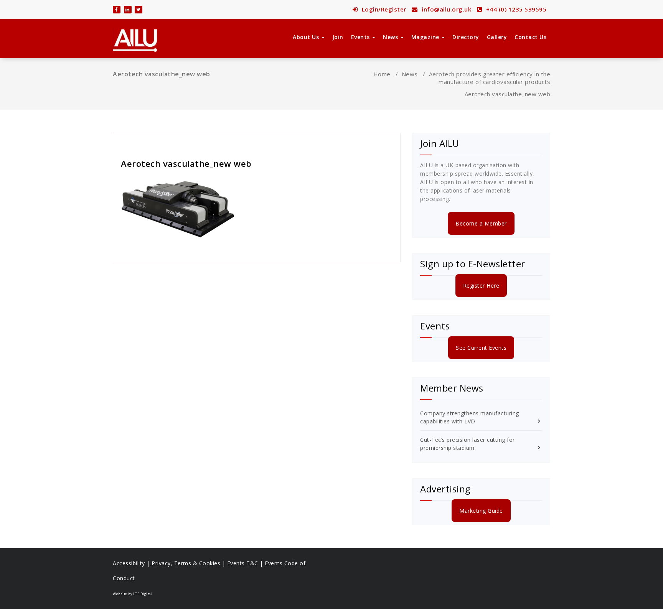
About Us (307, 37)
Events (361, 37)
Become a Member (481, 223)
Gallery (497, 37)
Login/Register (383, 9)
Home (382, 74)
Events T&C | (246, 563)
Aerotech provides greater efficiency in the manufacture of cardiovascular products (490, 78)
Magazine (426, 37)
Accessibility (129, 563)
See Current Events (481, 347)
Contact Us (530, 37)
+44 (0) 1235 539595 (515, 9)
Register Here (481, 285)
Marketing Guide (481, 510)
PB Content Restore (150, 142)
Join (337, 37)
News (391, 37)
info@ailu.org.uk (445, 9)
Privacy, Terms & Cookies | (189, 563)
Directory (465, 37)
